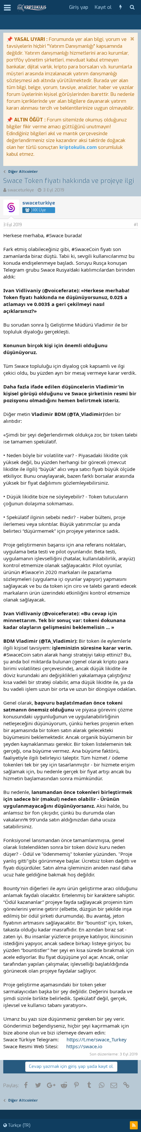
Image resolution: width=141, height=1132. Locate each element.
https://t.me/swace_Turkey (97, 1039)
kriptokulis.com (78, 147)
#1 (136, 224)
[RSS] (134, 1125)
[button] (7, 7)
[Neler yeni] (120, 7)
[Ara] (132, 7)
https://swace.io (84, 1046)
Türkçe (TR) (18, 1125)
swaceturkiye (21, 190)
